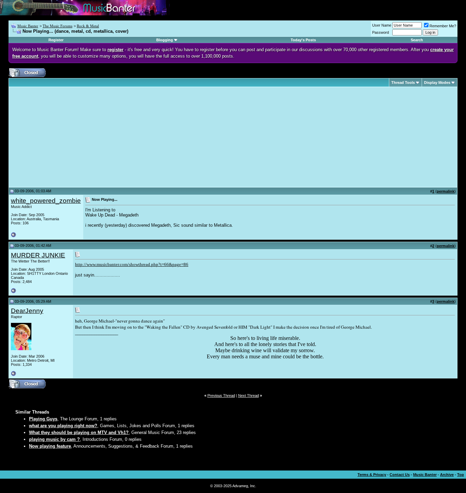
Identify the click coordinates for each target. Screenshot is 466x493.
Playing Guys (43, 418)
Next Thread (248, 395)
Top (460, 475)
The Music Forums (57, 26)
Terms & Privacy (372, 475)
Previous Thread (221, 395)
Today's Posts (303, 40)
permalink (445, 191)
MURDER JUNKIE (38, 255)
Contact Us (400, 475)
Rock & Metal (88, 26)
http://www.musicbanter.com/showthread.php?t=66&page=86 (131, 264)
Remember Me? (442, 26)
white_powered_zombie (46, 200)
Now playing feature (50, 446)
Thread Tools (403, 82)
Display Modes (437, 82)
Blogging (164, 40)
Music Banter (27, 26)
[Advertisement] (68, 137)
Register (55, 40)
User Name (381, 25)
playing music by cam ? (54, 439)
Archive (447, 475)
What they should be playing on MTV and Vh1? (79, 432)
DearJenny (27, 310)
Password (380, 32)
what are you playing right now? (63, 425)
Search (417, 40)
